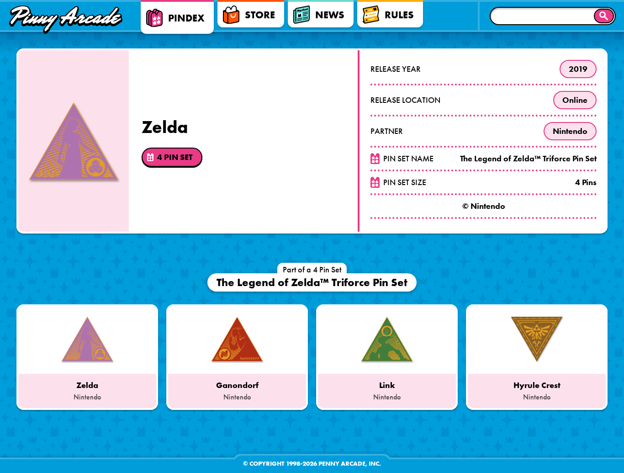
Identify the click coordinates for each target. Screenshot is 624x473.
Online (574, 100)
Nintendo (570, 131)
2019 (578, 69)
